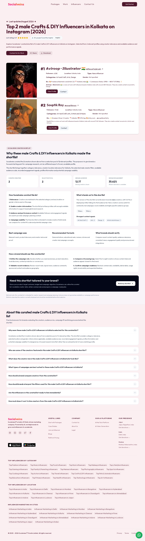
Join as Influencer (54, 430)
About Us (75, 426)
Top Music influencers (38, 465)
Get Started (129, 4)
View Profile (52, 91)
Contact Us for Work (17, 53)
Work (65, 4)
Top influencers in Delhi (39, 489)
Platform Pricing (53, 438)
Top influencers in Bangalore (85, 489)
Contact (63, 92)
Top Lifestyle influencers (119, 465)
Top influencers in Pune (64, 493)
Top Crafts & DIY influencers (82, 473)
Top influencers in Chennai (42, 493)
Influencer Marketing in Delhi (45, 509)
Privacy (119, 533)
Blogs (50, 434)
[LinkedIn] (15, 433)
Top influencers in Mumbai (61, 489)
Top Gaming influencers (18, 469)
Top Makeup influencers (97, 465)
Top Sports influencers (115, 469)
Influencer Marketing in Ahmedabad (54, 518)
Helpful (57, 38)
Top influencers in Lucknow (41, 498)
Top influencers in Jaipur (64, 498)
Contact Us (89, 4)
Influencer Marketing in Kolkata (51, 513)
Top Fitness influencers (41, 478)
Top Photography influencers (92, 469)
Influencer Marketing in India (20, 509)
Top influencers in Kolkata (19, 493)
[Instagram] (10, 433)
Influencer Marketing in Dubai (47, 522)
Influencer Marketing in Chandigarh (23, 518)
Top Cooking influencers (18, 473)
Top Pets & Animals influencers (108, 473)
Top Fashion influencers (18, 465)
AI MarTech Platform (102, 422)
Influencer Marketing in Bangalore (101, 509)
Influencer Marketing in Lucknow (110, 518)
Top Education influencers (19, 478)
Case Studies (52, 426)
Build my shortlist (124, 283)
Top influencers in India (18, 489)
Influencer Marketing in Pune (106, 513)
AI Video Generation (102, 426)
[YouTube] (20, 433)
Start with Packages (55, 422)
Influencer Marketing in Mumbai (72, 509)
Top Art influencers (105, 478)
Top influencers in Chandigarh (88, 493)
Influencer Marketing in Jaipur (20, 522)
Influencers (76, 4)
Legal (73, 430)
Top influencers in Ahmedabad (114, 493)
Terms (127, 533)
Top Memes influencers (69, 469)
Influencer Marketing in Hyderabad (22, 513)
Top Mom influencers (77, 465)
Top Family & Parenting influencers (44, 469)
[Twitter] (25, 433)
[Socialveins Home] (16, 4)
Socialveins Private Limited (28, 533)
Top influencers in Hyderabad (110, 489)
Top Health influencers (61, 478)
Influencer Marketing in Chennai (79, 513)
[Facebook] (30, 433)
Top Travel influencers (59, 473)
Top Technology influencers (84, 478)
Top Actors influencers (39, 473)
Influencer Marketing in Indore (83, 518)
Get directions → (124, 427)
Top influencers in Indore (18, 498)
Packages (55, 4)
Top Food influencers (58, 465)
